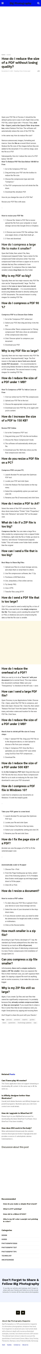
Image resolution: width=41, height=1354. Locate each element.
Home (3, 54)
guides (32, 1019)
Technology (6, 1256)
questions (12, 1023)
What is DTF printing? (12, 1209)
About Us (25, 1345)
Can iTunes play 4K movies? (14, 1080)
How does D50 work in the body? (17, 1128)
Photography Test (9, 1247)
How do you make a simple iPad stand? (20, 1204)
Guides (9, 54)
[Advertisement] (20, 29)
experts (24, 1019)
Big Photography (20, 3)
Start (3, 1345)
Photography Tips (9, 1252)
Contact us (17, 1345)
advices (9, 1019)
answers (17, 1019)
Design (4, 1235)
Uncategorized (8, 1260)
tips (35, 1023)
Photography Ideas (9, 1243)
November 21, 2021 (7, 71)
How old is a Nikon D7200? (14, 1214)
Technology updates (24, 1023)
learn (4, 1023)
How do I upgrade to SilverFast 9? (17, 1113)
